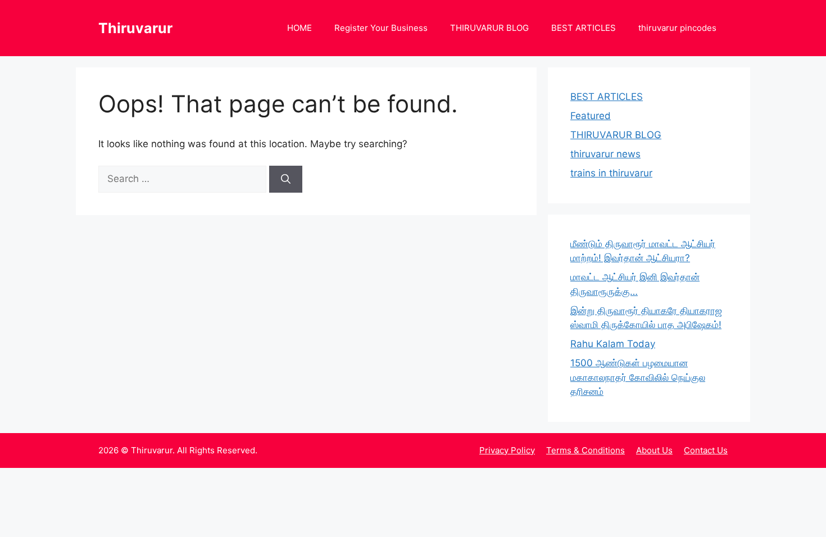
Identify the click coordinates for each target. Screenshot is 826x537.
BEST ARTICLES (583, 27)
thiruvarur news (605, 154)
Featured (590, 115)
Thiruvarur (135, 28)
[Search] (285, 179)
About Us (654, 450)
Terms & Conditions (585, 450)
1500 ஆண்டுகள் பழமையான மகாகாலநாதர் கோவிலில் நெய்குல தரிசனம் (637, 377)
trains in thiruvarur (611, 173)
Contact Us (706, 450)
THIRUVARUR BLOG (489, 27)
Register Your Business (381, 27)
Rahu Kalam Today (612, 343)
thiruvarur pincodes (677, 27)
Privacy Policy (507, 450)
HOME (299, 27)
